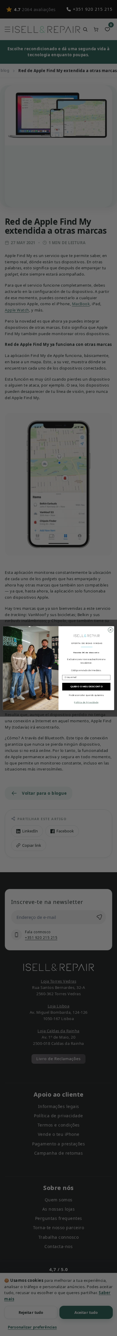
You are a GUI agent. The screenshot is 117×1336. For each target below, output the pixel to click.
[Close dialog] (110, 629)
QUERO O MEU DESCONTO (86, 686)
